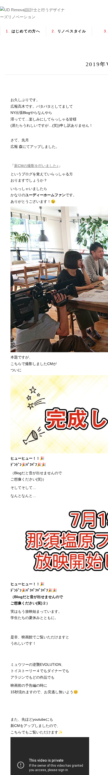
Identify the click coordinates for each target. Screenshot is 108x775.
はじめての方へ (23, 31)
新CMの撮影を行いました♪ (36, 166)
